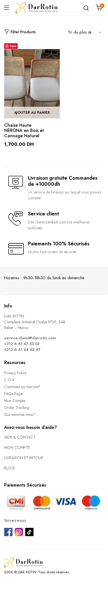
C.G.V (9, 380)
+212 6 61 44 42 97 (22, 349)
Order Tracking (16, 407)
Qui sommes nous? (19, 414)
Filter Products (23, 32)
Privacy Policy (15, 373)
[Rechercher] (86, 8)
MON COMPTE (17, 447)
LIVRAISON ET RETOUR (23, 457)
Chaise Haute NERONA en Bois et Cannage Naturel (24, 130)
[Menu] (6, 8)
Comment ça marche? (22, 387)
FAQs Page (13, 393)
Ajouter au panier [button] (32, 112)
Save (13, 46)
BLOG (9, 468)
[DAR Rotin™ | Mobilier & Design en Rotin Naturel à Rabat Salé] (36, 7)
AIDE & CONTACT (19, 437)
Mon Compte (14, 400)
